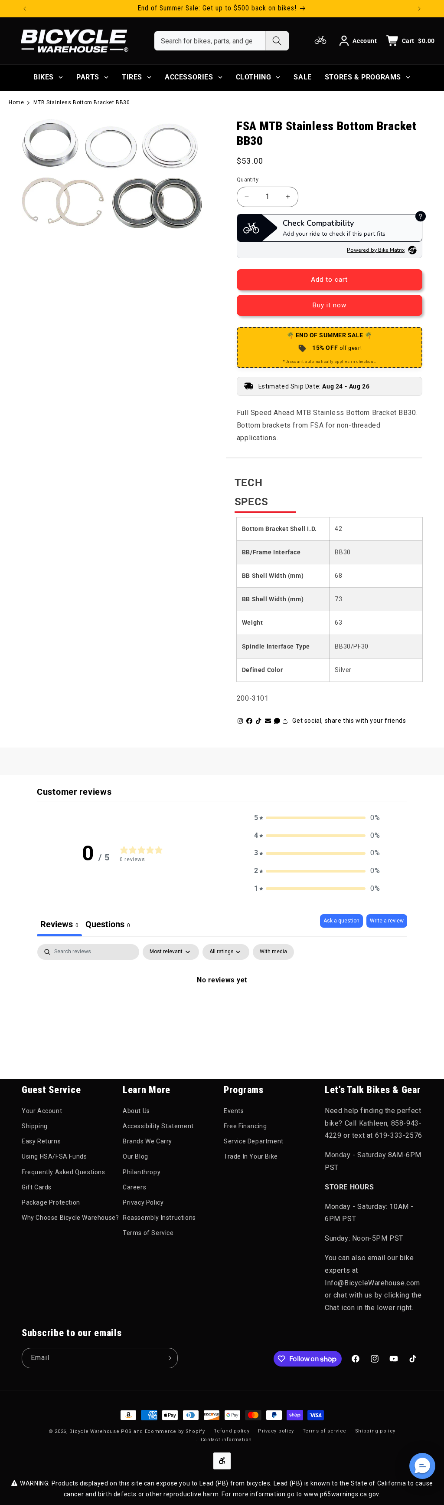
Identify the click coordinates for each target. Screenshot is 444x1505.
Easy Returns (41, 1141)
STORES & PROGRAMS (363, 77)
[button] (317, 818)
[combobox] (209, 40)
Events (234, 1110)
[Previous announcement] (24, 8)
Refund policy (231, 1431)
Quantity (247, 179)
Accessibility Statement (158, 1126)
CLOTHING (253, 77)
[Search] (277, 40)
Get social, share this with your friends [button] (349, 720)
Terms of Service (148, 1232)
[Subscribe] (167, 1358)
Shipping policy (375, 1431)
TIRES (132, 77)
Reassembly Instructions (159, 1217)
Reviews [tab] (59, 924)
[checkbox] (273, 952)
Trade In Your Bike (251, 1156)
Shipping (35, 1126)
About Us (136, 1110)
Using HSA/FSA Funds (54, 1156)
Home (16, 102)
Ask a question (341, 921)
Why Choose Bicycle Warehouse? (70, 1217)
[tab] (108, 925)
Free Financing (245, 1126)
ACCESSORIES (189, 77)
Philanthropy (141, 1172)
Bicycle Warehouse (94, 1431)
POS (126, 1431)
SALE (302, 77)
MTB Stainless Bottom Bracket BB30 (81, 102)
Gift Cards (37, 1187)
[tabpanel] (222, 1009)
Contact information (226, 1439)
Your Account (42, 1110)
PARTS (87, 77)
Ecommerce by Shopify (175, 1431)
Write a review (387, 921)
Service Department (254, 1141)
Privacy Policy (143, 1202)
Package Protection (51, 1202)
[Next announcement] (419, 8)
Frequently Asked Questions (63, 1172)
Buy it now (329, 305)
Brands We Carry (147, 1141)
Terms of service (324, 1431)
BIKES (43, 77)
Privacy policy (276, 1431)
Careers (134, 1187)
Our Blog (135, 1156)
